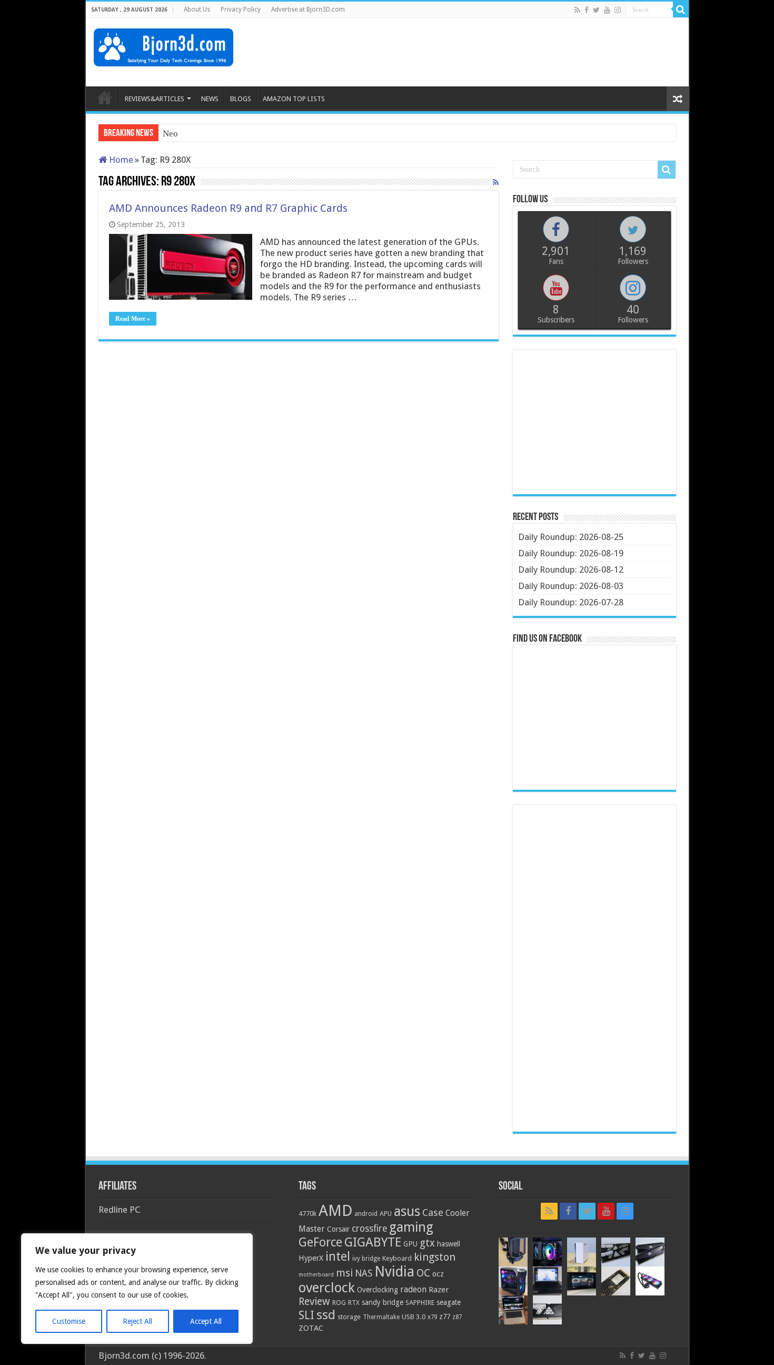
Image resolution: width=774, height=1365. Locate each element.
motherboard (316, 1274)
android (366, 1213)
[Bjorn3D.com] (163, 45)
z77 (444, 1316)
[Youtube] (607, 10)
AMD (335, 1211)
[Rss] (577, 10)
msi (344, 1273)
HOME (104, 97)
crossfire (369, 1228)
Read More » (132, 318)
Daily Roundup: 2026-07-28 (570, 602)
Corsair (338, 1229)
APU (386, 1213)
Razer (439, 1289)
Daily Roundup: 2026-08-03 (570, 586)
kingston (434, 1257)
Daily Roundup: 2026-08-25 (570, 537)
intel (337, 1256)
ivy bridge (366, 1258)
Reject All (137, 1321)
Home (120, 159)
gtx (427, 1243)
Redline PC (119, 1209)
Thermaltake (381, 1317)
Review (314, 1301)
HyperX (311, 1258)
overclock (327, 1287)
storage (349, 1317)
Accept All (206, 1321)
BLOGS (240, 99)
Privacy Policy (241, 9)
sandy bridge (382, 1302)
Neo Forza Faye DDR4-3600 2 (219, 134)
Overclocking (377, 1289)
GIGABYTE (372, 1242)
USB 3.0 (413, 1317)
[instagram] (617, 10)
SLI (306, 1315)
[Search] (681, 9)
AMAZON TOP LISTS (294, 99)
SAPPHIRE (419, 1303)
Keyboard (397, 1258)
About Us (197, 9)
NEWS (210, 99)
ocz (438, 1274)
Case (432, 1212)
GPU (410, 1244)
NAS (363, 1273)
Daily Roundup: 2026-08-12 (570, 569)
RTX (354, 1303)
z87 (457, 1317)
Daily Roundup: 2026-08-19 (570, 553)
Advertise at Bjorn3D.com (308, 9)
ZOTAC (311, 1328)
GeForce (320, 1242)
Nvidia (394, 1271)
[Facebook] (586, 10)
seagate (448, 1302)
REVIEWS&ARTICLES (154, 99)
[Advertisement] (489, 52)
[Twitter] (596, 10)
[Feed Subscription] (496, 182)
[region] (137, 1288)
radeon (413, 1289)
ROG (339, 1303)
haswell (448, 1244)
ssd (325, 1315)
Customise (68, 1321)
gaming (411, 1227)
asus (407, 1211)
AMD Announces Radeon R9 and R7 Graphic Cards (228, 208)
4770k (307, 1213)
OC (423, 1272)
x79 (432, 1317)
